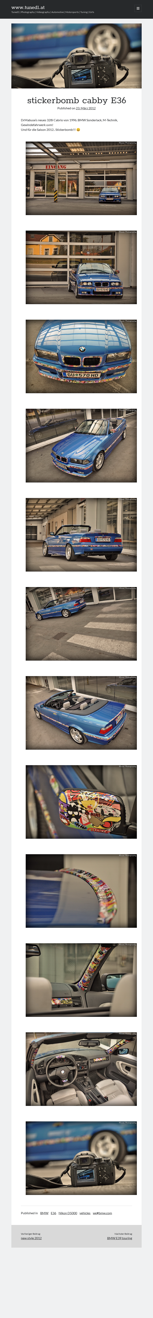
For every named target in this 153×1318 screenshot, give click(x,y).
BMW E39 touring (119, 1238)
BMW (44, 1213)
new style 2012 (31, 1238)
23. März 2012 (86, 108)
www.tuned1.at (28, 7)
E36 (53, 1213)
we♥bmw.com (102, 1213)
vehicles (84, 1213)
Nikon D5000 (68, 1213)
